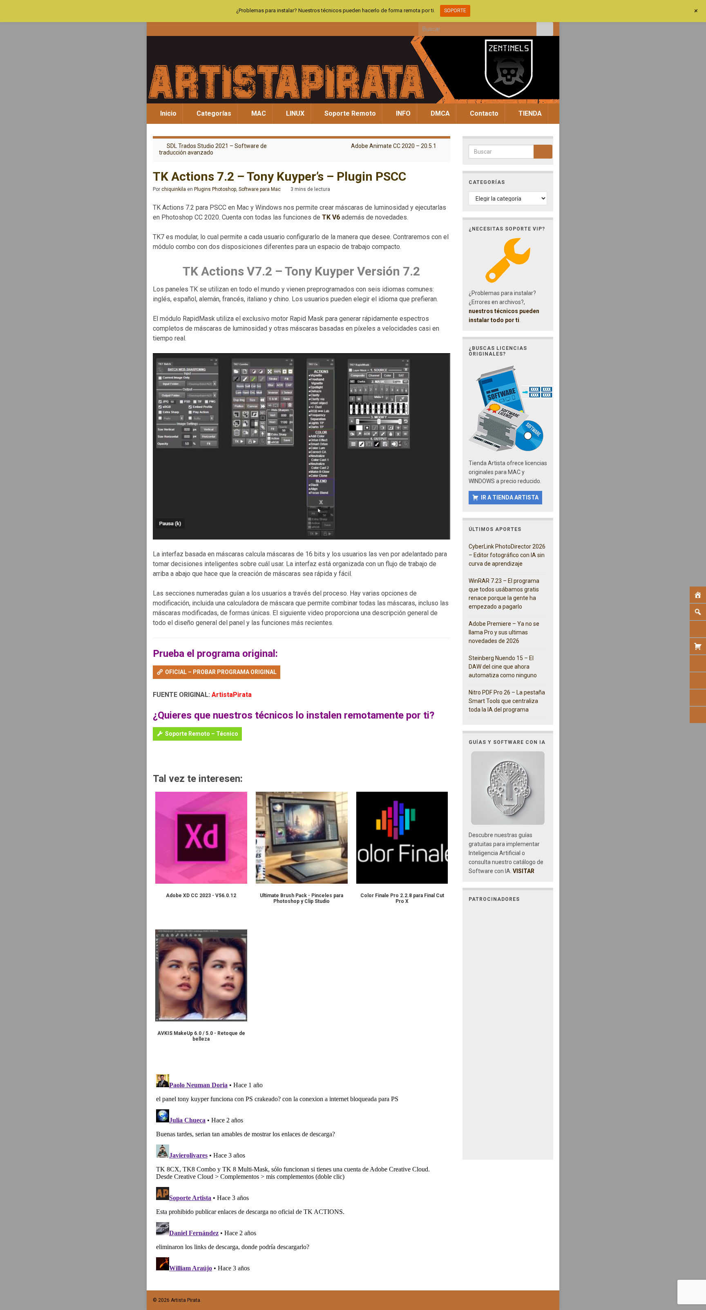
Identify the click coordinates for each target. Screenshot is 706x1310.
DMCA (439, 113)
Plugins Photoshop (215, 189)
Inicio (167, 113)
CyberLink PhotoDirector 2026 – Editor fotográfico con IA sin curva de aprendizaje (507, 555)
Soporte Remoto (349, 113)
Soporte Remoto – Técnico (201, 733)
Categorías (213, 113)
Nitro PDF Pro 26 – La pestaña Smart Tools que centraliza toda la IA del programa (507, 701)
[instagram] (184, 27)
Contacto (483, 113)
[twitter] (170, 27)
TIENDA (529, 113)
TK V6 (331, 217)
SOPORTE (455, 10)
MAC (258, 113)
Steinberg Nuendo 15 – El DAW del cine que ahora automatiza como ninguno (503, 667)
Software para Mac (260, 189)
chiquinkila (173, 189)
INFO (402, 113)
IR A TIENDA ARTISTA (509, 497)
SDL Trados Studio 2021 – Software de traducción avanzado (213, 149)
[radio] (157, 757)
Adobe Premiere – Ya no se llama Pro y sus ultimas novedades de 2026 (504, 632)
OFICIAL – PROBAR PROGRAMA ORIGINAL (221, 672)
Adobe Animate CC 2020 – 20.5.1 (393, 146)
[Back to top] (687, 1261)
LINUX (294, 113)
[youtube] (197, 27)
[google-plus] (210, 27)
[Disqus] (301, 1173)
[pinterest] (224, 27)
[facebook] (157, 27)
